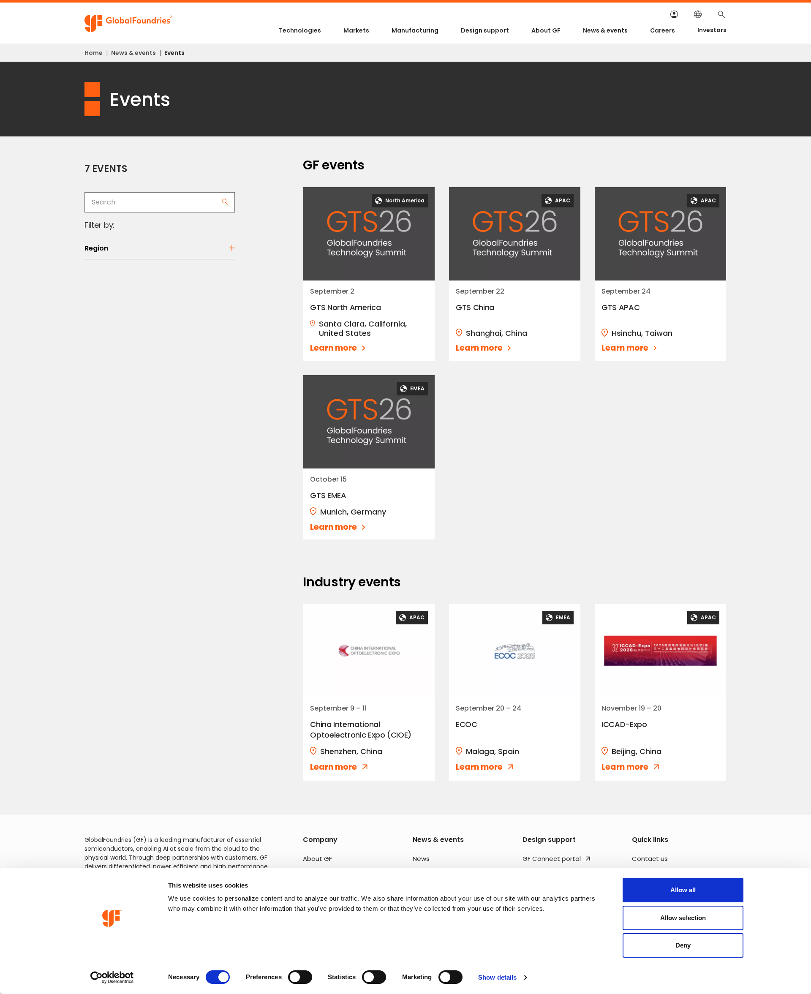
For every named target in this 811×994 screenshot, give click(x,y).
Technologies (300, 30)
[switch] (300, 977)
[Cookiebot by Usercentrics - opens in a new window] (112, 977)
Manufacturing (415, 30)
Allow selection (683, 917)
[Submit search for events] (225, 202)
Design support (485, 30)
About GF (546, 30)
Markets (356, 30)
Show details (497, 977)
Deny (683, 945)
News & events (605, 30)
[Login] (674, 14)
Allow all (683, 889)
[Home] (128, 23)
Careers (662, 30)
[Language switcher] (698, 14)
